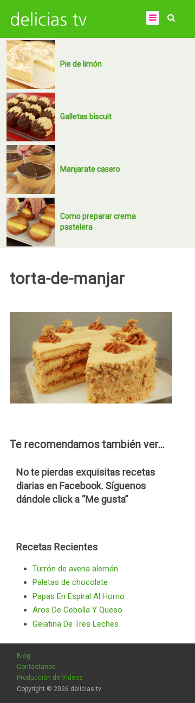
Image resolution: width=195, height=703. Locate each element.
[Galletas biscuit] (30, 117)
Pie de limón (81, 64)
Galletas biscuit (86, 116)
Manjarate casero (90, 169)
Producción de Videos (50, 677)
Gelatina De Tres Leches (75, 624)
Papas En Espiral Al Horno (78, 596)
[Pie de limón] (30, 64)
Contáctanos (36, 667)
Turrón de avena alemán (75, 569)
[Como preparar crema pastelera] (30, 222)
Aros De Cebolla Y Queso (77, 610)
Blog (23, 656)
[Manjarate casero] (30, 169)
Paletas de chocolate (70, 582)
